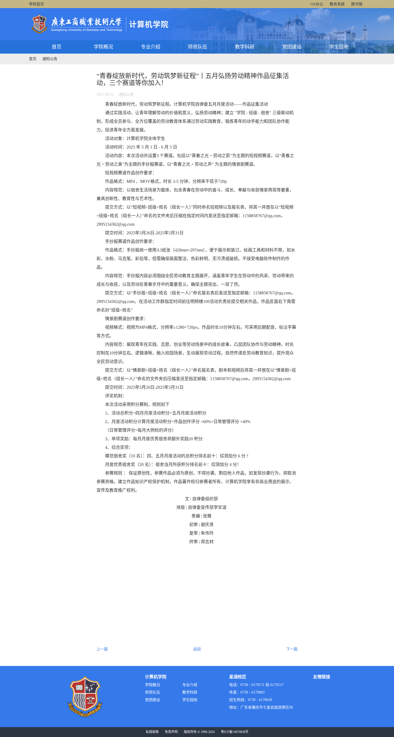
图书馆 (356, 4)
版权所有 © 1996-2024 (199, 732)
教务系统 (337, 4)
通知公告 (49, 59)
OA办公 (316, 4)
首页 (56, 47)
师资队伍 (197, 47)
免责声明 (171, 732)
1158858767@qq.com (262, 215)
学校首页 (36, 4)
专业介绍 (150, 47)
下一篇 (292, 649)
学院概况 (103, 47)
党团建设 (292, 47)
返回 (197, 649)
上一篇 (102, 649)
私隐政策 (152, 732)
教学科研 (244, 47)
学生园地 (338, 47)
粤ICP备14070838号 (234, 732)
